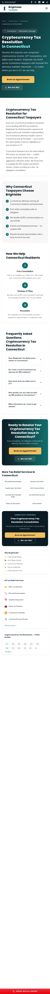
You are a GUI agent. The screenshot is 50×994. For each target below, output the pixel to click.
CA (31, 644)
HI (25, 648)
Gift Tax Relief (37, 503)
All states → (9, 652)
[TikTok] (47, 2)
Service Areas (12, 21)
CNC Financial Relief (37, 488)
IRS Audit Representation (13, 481)
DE (7, 648)
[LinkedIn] (39, 2)
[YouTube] (43, 2)
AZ (19, 644)
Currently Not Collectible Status (13, 496)
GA (19, 648)
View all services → (10, 625)
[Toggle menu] (46, 8)
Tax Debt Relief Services (37, 495)
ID (30, 648)
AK (13, 644)
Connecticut (24, 21)
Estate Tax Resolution (13, 503)
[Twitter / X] (35, 2)
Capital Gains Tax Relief (13, 488)
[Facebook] (32, 2)
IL (36, 648)
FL (13, 648)
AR (25, 644)
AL (7, 644)
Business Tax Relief (36, 481)
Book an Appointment (18, 79)
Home (4, 21)
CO (37, 644)
